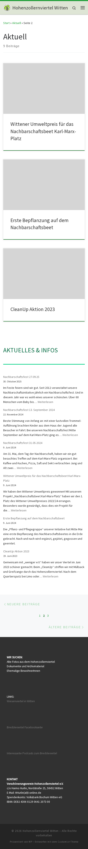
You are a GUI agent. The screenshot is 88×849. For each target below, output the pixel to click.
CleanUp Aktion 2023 (32, 309)
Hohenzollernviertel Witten (41, 831)
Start (6, 23)
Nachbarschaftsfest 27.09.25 (21, 377)
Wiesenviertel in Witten (21, 701)
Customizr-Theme (68, 841)
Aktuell (16, 23)
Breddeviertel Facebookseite (25, 727)
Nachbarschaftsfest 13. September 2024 (29, 410)
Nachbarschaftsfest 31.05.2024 (22, 443)
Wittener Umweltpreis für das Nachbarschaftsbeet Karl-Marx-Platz (43, 131)
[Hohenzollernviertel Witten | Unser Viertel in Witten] (7, 7)
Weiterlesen (45, 402)
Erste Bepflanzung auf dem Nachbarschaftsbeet (34, 518)
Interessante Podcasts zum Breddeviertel (32, 753)
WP (30, 841)
